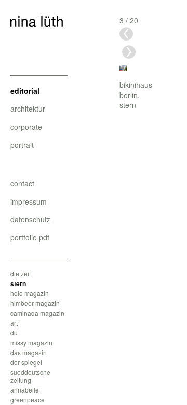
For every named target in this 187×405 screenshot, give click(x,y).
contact (22, 183)
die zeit (20, 273)
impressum (28, 201)
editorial (24, 91)
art (14, 322)
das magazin (28, 352)
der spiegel (26, 362)
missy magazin (31, 342)
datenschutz (30, 219)
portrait (22, 145)
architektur (27, 108)
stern (18, 283)
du (14, 332)
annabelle (24, 389)
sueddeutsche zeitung (30, 376)
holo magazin (29, 293)
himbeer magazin (35, 303)
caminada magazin (37, 312)
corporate (26, 127)
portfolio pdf (29, 237)
